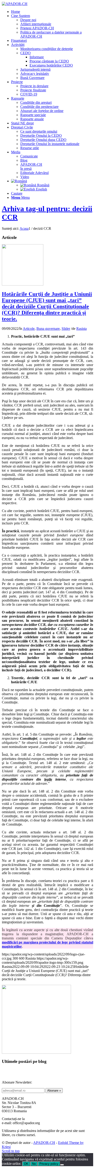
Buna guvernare (48, 329)
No (34, 1163)
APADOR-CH (44, 1143)
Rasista (81, 329)
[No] (62, 1164)
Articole (29, 329)
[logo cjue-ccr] (22, 284)
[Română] (19, 181)
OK (26, 1163)
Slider (66, 329)
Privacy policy (48, 1163)
